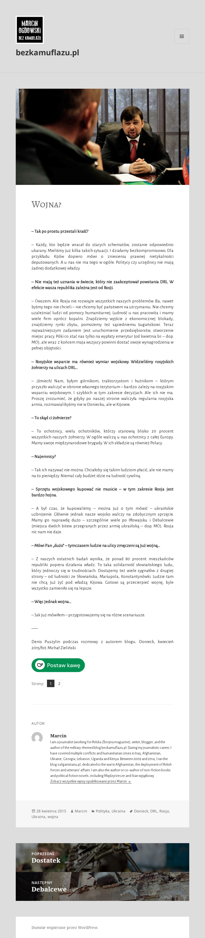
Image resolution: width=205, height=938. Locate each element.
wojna (53, 816)
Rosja (164, 811)
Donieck (141, 811)
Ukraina (118, 811)
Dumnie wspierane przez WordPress (64, 927)
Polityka (102, 811)
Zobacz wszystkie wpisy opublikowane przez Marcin (88, 781)
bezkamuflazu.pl (47, 52)
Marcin (81, 811)
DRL (153, 811)
